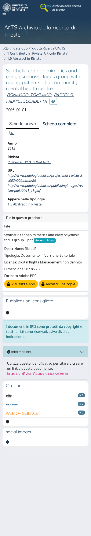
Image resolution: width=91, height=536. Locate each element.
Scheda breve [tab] (22, 123)
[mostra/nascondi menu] (4, 15)
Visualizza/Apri (22, 284)
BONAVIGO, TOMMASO (29, 94)
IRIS (6, 48)
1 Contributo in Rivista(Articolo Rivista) (37, 53)
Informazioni (20, 352)
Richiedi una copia (59, 284)
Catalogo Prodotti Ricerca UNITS (39, 48)
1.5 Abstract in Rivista (24, 58)
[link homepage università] (61, 8)
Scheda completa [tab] (59, 123)
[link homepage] (17, 8)
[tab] (11, 132)
